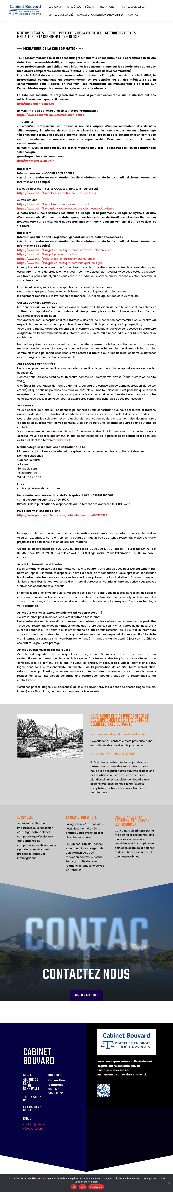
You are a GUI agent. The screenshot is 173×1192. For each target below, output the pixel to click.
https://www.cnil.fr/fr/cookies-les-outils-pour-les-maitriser (56, 193)
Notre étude (73, 7)
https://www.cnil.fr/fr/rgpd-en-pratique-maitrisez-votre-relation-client (65, 250)
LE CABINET (55, 7)
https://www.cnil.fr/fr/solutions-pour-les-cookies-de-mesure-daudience (65, 208)
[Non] (168, 1183)
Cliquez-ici (86, 995)
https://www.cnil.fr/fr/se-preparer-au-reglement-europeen (56, 259)
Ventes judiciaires (133, 7)
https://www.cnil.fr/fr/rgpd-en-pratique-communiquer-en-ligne (60, 263)
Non (82, 1187)
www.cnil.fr (64, 440)
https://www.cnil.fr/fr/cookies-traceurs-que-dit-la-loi (53, 204)
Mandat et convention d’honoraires (100, 15)
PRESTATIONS (106, 7)
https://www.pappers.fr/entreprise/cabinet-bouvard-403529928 (62, 515)
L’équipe (90, 7)
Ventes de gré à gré (61, 15)
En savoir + (96, 1187)
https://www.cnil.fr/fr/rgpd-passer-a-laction (47, 254)
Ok (74, 1187)
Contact (134, 15)
